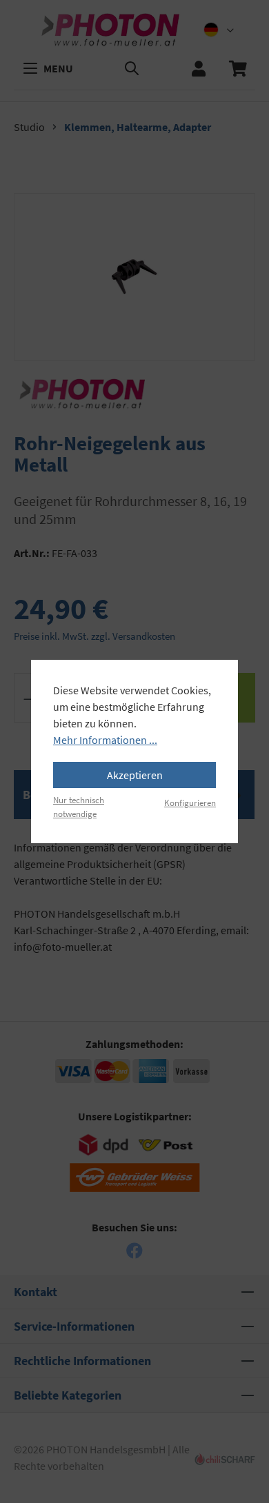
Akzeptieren (135, 775)
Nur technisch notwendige (78, 806)
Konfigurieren (190, 802)
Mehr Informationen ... (105, 740)
